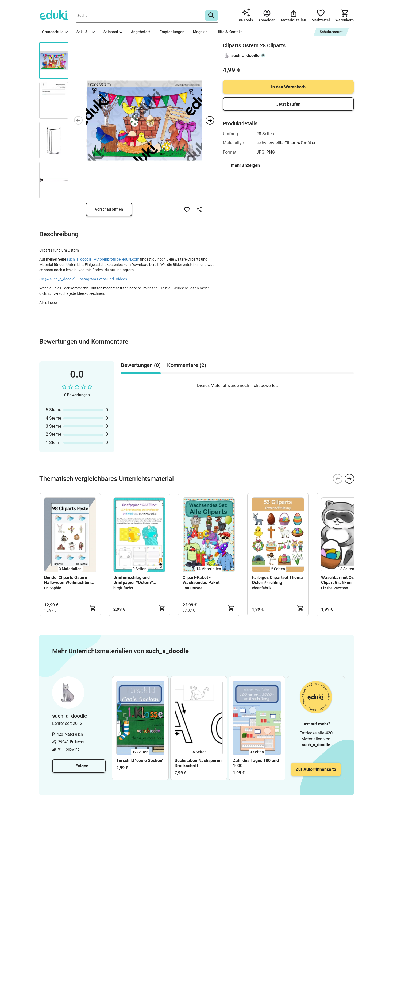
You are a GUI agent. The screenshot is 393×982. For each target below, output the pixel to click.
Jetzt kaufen (288, 104)
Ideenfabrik (261, 588)
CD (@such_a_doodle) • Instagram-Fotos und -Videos (83, 279)
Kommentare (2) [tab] (186, 365)
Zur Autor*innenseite (316, 769)
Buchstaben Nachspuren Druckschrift (198, 763)
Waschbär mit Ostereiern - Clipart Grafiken (346, 580)
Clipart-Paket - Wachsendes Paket (201, 580)
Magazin (200, 32)
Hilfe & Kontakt (229, 32)
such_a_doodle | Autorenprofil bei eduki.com (103, 259)
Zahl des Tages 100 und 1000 (256, 763)
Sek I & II (83, 32)
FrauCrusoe (192, 588)
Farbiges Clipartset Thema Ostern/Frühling (277, 580)
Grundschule (53, 32)
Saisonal (110, 32)
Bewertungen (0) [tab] (141, 365)
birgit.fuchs (123, 588)
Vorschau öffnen (109, 209)
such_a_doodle (245, 55)
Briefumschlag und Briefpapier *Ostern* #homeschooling (133, 580)
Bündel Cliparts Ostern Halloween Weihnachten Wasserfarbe (67, 580)
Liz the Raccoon (334, 588)
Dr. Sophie (52, 588)
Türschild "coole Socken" (139, 760)
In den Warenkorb (288, 87)
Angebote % (141, 32)
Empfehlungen (172, 32)
